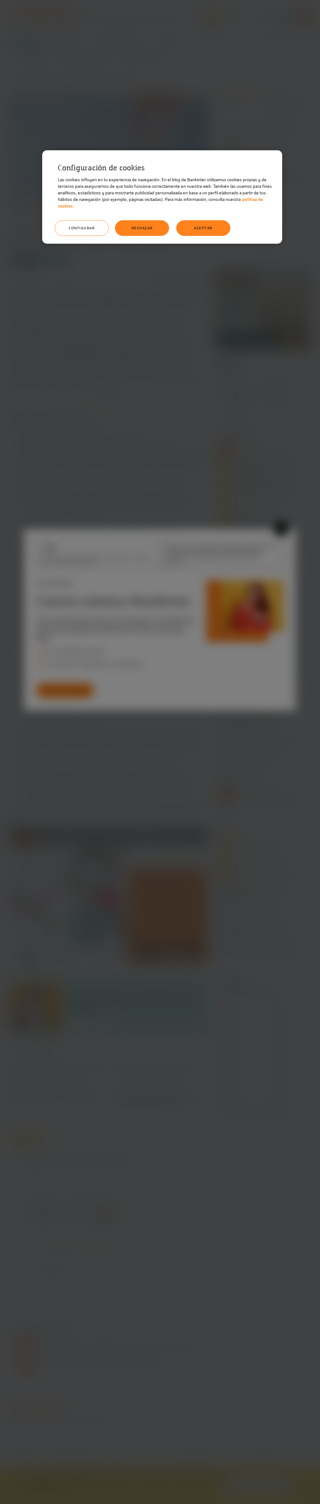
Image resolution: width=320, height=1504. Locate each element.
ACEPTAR (203, 228)
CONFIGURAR (82, 228)
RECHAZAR (142, 228)
